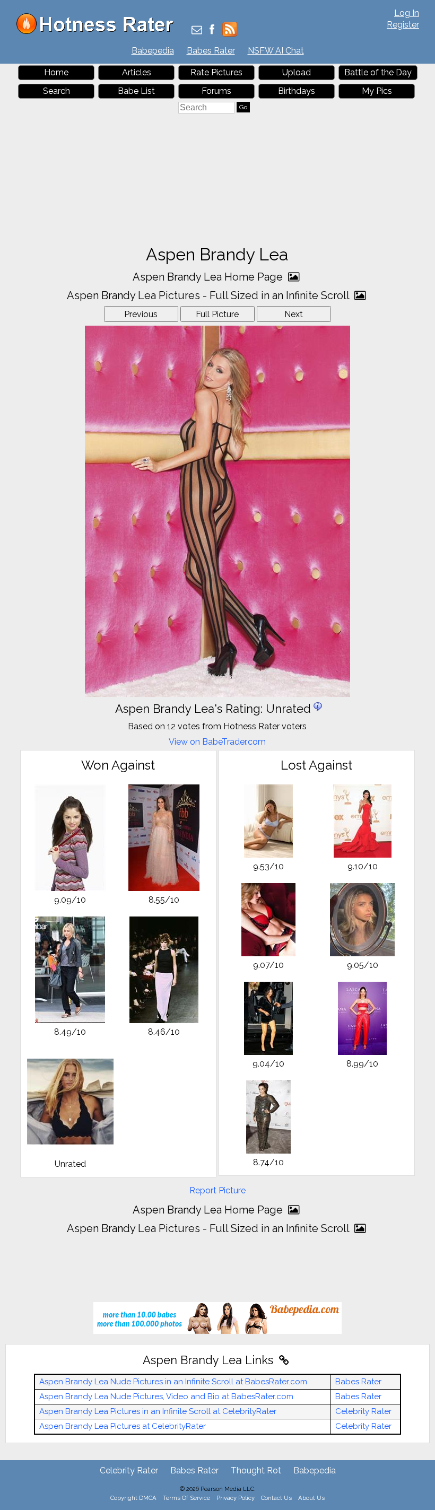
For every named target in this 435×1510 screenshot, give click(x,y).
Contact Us (276, 1498)
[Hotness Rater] (98, 32)
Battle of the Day (378, 72)
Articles (136, 72)
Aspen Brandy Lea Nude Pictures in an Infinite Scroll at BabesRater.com (173, 1381)
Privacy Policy (235, 1498)
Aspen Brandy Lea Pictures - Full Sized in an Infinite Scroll (209, 295)
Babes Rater (211, 51)
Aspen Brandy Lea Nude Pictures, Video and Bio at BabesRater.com (166, 1396)
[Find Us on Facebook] (212, 30)
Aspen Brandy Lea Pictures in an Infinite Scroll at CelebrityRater (157, 1411)
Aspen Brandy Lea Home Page (209, 276)
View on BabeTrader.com (217, 742)
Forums (216, 91)
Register (403, 25)
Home (56, 72)
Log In (406, 13)
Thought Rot (256, 1470)
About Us (311, 1498)
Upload (296, 72)
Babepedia (153, 51)
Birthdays (296, 91)
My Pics (377, 91)
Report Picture (217, 1190)
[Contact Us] (197, 30)
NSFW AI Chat (276, 51)
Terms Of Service (186, 1498)
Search (56, 91)
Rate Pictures (216, 72)
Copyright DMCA (133, 1498)
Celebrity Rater (363, 1411)
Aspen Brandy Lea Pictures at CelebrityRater (122, 1426)
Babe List (136, 91)
